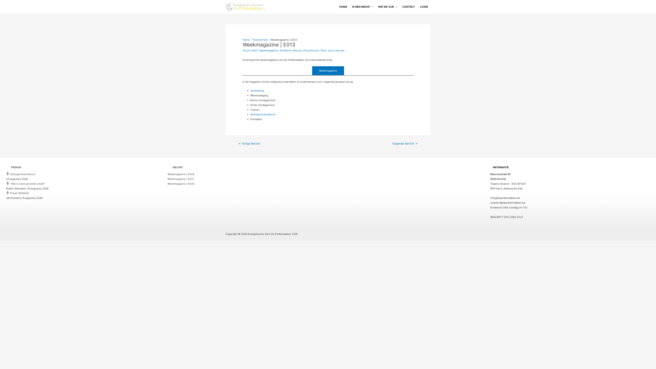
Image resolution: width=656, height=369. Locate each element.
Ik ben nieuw (361, 6)
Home (343, 6)
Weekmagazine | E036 (180, 183)
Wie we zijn (386, 6)
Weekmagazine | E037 (180, 179)
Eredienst (286, 50)
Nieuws (297, 50)
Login (424, 6)
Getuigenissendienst (262, 114)
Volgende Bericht (405, 143)
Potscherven (311, 50)
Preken (16, 167)
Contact (408, 6)
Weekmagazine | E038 (180, 174)
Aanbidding (257, 90)
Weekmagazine (268, 50)
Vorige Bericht (249, 143)
